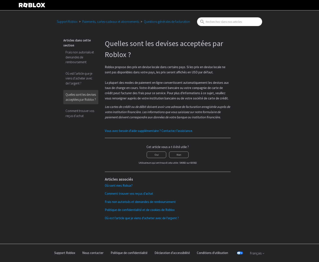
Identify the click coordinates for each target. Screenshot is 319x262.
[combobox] (229, 21)
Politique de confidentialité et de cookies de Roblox (140, 210)
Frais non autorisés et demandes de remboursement (80, 57)
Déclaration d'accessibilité (172, 253)
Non (179, 154)
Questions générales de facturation (167, 22)
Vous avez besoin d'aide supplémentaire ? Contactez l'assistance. (149, 131)
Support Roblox (67, 22)
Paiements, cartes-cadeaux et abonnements (110, 22)
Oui (157, 154)
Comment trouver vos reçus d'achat (80, 113)
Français (256, 253)
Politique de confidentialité (129, 253)
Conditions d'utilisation (212, 253)
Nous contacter (93, 253)
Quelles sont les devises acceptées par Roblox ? (81, 97)
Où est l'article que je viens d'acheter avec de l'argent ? (79, 78)
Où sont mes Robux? (119, 185)
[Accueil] (32, 5)
